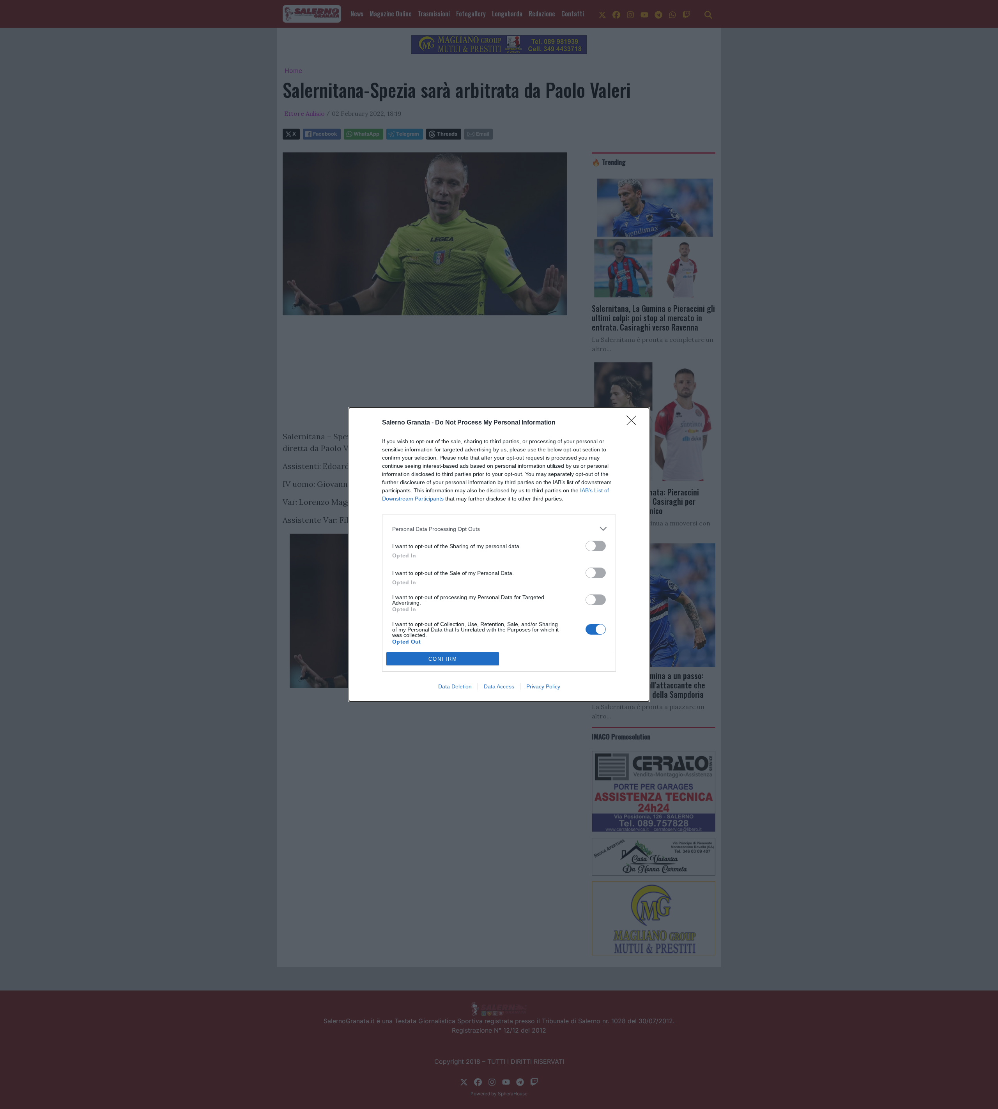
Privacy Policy (543, 686)
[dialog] (499, 554)
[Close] (633, 423)
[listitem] (499, 529)
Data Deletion (455, 686)
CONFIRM (442, 659)
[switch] (596, 546)
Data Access (499, 686)
